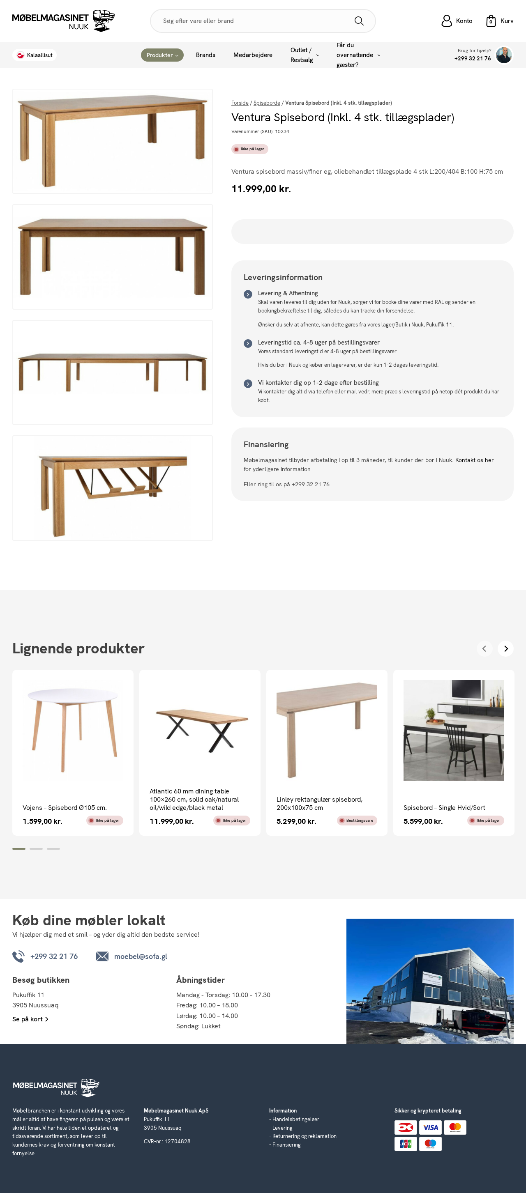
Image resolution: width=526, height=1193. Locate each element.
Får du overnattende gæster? (355, 55)
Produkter (160, 55)
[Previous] (485, 649)
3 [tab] (53, 849)
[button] (499, 21)
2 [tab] (36, 849)
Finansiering (286, 1144)
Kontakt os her (474, 460)
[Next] (506, 649)
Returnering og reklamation (304, 1136)
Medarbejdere (252, 55)
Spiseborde (267, 102)
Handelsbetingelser (295, 1119)
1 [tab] (18, 849)
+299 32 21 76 (472, 58)
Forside (240, 102)
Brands (205, 55)
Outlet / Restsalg (302, 55)
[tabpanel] (73, 753)
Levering (282, 1127)
